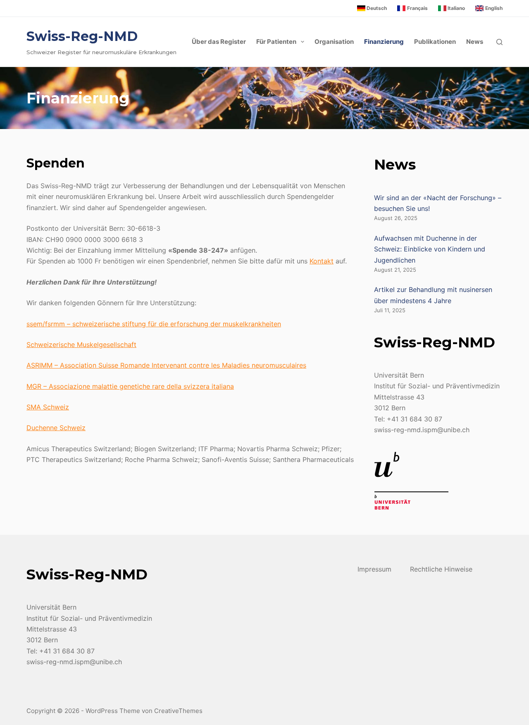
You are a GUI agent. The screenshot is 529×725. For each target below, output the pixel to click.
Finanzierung (384, 41)
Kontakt (322, 261)
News (474, 41)
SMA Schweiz (47, 407)
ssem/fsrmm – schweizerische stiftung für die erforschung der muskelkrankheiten (153, 324)
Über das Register (219, 41)
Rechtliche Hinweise (441, 569)
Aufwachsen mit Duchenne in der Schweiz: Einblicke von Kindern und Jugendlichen (429, 249)
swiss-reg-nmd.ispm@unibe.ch (421, 430)
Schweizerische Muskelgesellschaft (81, 344)
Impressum (374, 569)
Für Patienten (276, 41)
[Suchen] (499, 42)
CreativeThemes (178, 711)
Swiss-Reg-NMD (82, 36)
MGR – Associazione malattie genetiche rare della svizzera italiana (130, 386)
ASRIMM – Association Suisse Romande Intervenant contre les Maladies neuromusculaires (166, 365)
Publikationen (435, 41)
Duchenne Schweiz (56, 428)
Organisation (334, 41)
